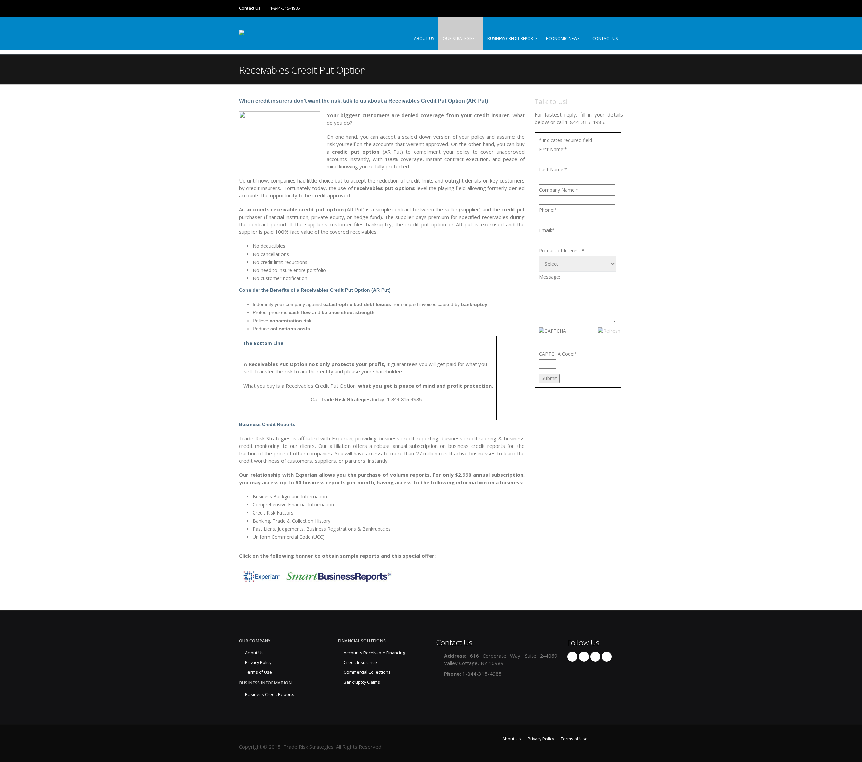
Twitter (584, 657)
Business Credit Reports (512, 38)
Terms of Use (258, 672)
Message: (549, 277)
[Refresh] (609, 331)
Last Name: (553, 169)
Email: (547, 230)
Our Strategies (459, 38)
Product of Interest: (561, 250)
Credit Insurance (360, 662)
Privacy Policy (258, 662)
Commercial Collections (367, 672)
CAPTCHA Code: (558, 354)
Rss (607, 657)
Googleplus (572, 657)
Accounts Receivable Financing (374, 653)
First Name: (553, 149)
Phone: (548, 210)
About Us (424, 38)
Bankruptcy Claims (362, 682)
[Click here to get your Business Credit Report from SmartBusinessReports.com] (318, 575)
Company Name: (558, 190)
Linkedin (595, 657)
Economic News (563, 38)
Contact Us (605, 38)
